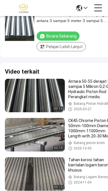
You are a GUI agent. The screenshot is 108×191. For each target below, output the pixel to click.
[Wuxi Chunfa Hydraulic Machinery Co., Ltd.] (24, 8)
